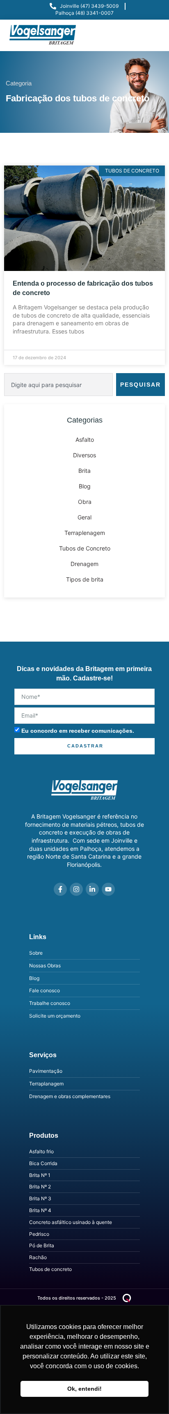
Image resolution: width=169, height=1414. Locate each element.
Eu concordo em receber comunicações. (77, 730)
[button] (152, 35)
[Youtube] (108, 889)
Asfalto (84, 439)
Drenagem (84, 563)
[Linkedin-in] (92, 889)
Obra (84, 501)
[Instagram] (76, 889)
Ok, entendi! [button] (84, 1388)
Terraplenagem (84, 532)
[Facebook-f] (60, 889)
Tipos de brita (84, 579)
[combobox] (58, 384)
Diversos (84, 455)
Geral (84, 517)
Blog (85, 486)
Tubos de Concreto (84, 548)
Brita (84, 470)
